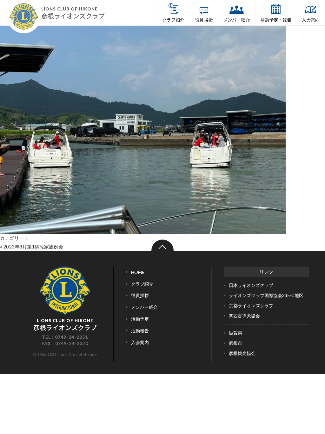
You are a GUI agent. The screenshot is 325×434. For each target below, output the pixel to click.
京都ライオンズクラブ (251, 305)
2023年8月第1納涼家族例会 (33, 246)
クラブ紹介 (173, 20)
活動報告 (140, 330)
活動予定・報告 (275, 20)
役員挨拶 (204, 20)
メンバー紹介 (236, 20)
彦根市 (235, 343)
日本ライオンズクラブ (251, 285)
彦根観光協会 (242, 353)
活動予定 (140, 319)
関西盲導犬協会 (244, 315)
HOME (137, 272)
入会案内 (311, 20)
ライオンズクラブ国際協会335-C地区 (266, 295)
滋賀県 (235, 333)
